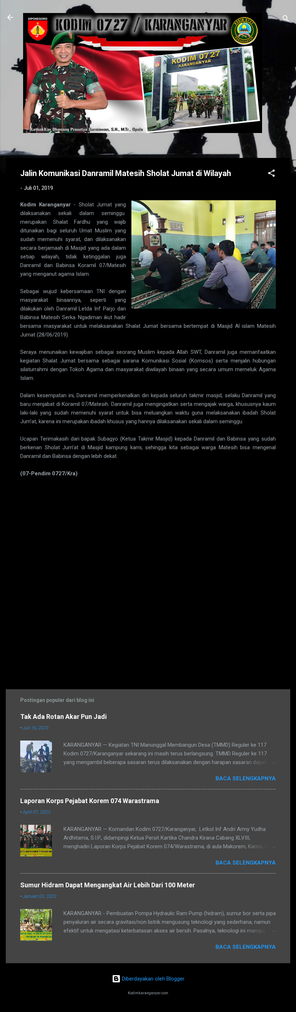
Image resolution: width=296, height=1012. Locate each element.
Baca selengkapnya (246, 778)
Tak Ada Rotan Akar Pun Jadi (63, 716)
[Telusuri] (286, 20)
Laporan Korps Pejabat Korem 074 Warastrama (89, 801)
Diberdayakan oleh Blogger (152, 978)
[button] (271, 174)
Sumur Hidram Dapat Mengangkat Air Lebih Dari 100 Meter (107, 885)
